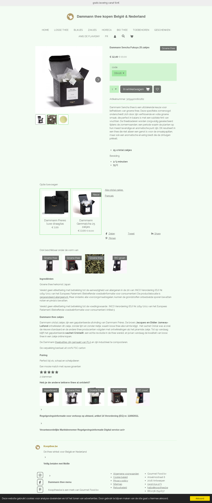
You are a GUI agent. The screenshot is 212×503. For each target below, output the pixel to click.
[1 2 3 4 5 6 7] (114, 89)
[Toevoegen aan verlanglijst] (157, 89)
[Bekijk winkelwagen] (131, 36)
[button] (40, 119)
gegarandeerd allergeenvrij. (54, 297)
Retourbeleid (120, 487)
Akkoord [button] (200, 498)
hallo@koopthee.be (157, 487)
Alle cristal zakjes (114, 190)
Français (109, 195)
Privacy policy (120, 480)
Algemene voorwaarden (126, 473)
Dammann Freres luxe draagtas (55, 222)
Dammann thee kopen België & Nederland (111, 16)
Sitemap (117, 484)
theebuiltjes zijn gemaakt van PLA (73, 342)
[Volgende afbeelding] (98, 80)
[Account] (114, 36)
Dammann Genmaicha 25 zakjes (86, 223)
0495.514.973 (154, 484)
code (114, 67)
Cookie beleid (120, 477)
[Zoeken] (123, 36)
